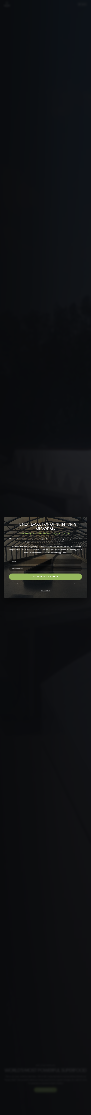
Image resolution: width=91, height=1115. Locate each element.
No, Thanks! (45, 591)
